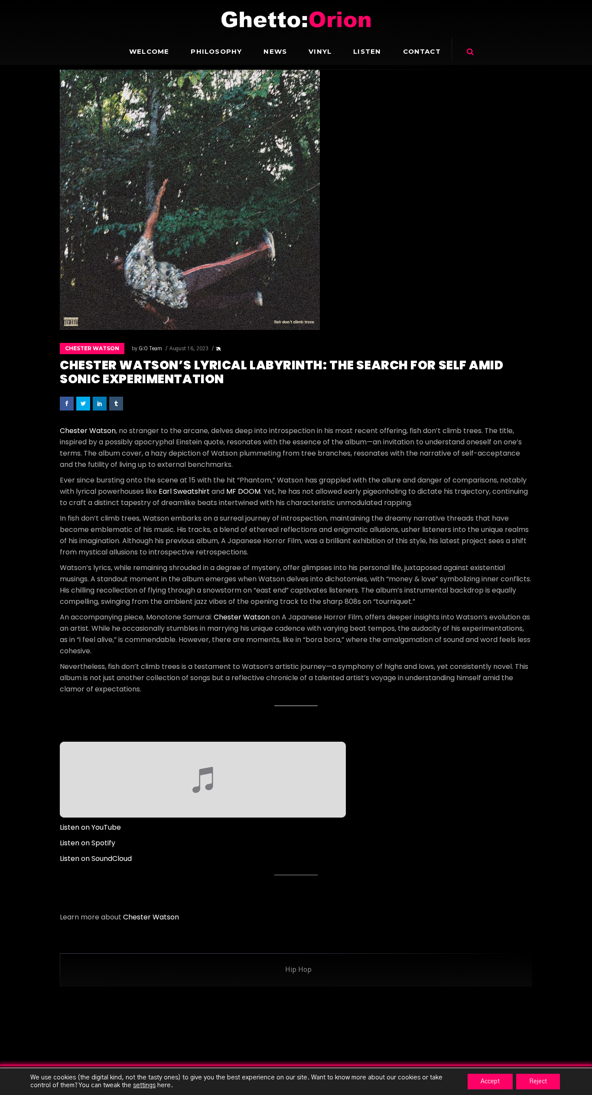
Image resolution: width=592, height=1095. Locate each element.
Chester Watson (92, 348)
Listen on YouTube (90, 827)
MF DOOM (243, 491)
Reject (538, 1082)
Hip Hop (298, 969)
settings (144, 1085)
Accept (490, 1082)
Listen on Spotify (87, 843)
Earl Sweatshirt (184, 491)
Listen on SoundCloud (96, 859)
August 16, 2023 (188, 348)
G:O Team (150, 348)
